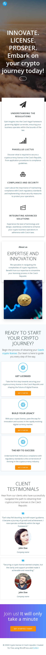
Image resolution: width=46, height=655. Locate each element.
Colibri (35, 648)
